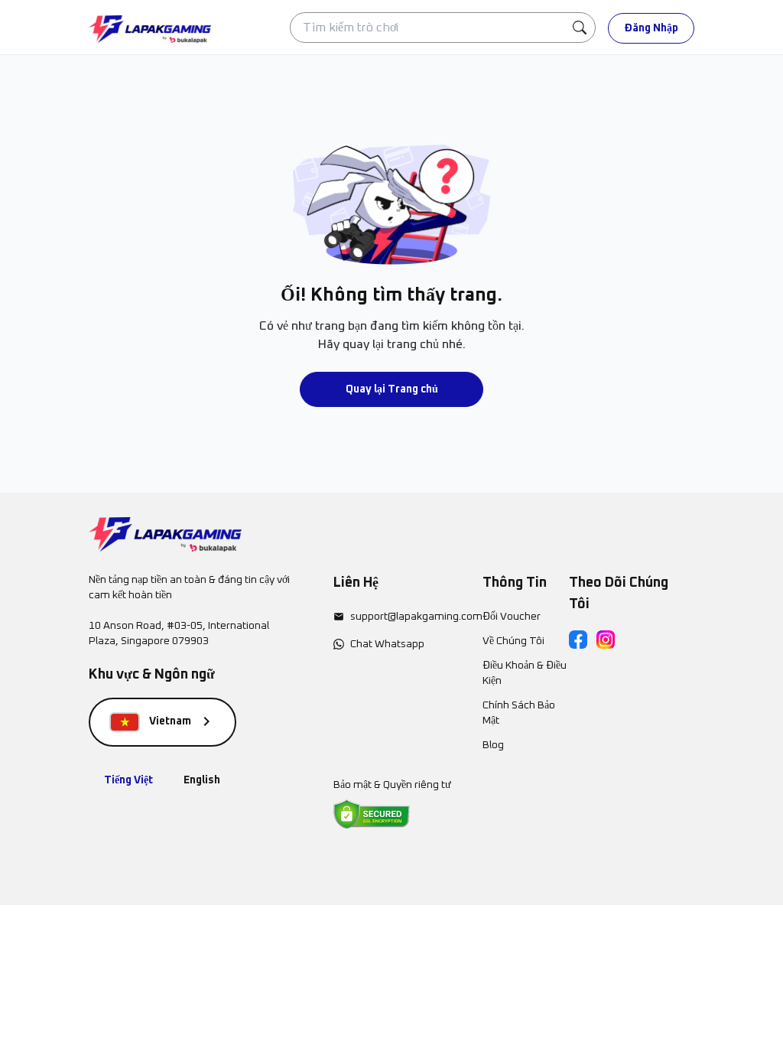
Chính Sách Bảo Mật (518, 713)
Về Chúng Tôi (513, 641)
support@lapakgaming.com (416, 616)
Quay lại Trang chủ (392, 389)
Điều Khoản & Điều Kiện (524, 673)
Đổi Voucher (511, 616)
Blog (493, 745)
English (202, 780)
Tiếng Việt (128, 780)
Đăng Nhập (651, 28)
